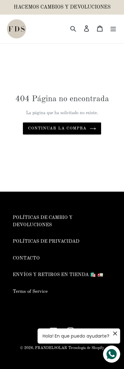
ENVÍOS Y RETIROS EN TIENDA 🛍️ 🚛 (58, 275)
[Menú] (113, 29)
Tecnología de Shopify (86, 348)
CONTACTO (26, 258)
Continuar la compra (57, 128)
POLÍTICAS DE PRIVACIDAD (46, 241)
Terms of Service (30, 291)
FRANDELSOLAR (51, 348)
